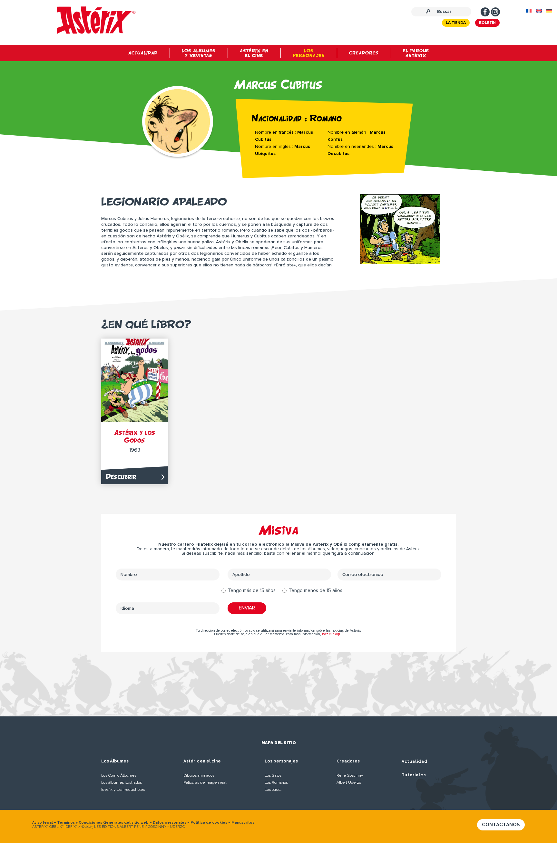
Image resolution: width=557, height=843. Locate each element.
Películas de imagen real (204, 782)
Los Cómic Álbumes (118, 775)
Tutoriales (414, 775)
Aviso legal (42, 822)
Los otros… (273, 789)
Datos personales (169, 822)
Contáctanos (501, 825)
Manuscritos (242, 822)
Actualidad (414, 761)
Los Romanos (276, 782)
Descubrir (121, 477)
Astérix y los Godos (134, 436)
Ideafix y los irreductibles (123, 789)
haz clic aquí (332, 634)
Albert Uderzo (349, 782)
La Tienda (456, 23)
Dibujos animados (198, 775)
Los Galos (273, 775)
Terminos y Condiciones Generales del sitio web (103, 822)
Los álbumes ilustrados (121, 782)
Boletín (487, 23)
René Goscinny (350, 775)
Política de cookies (209, 822)
